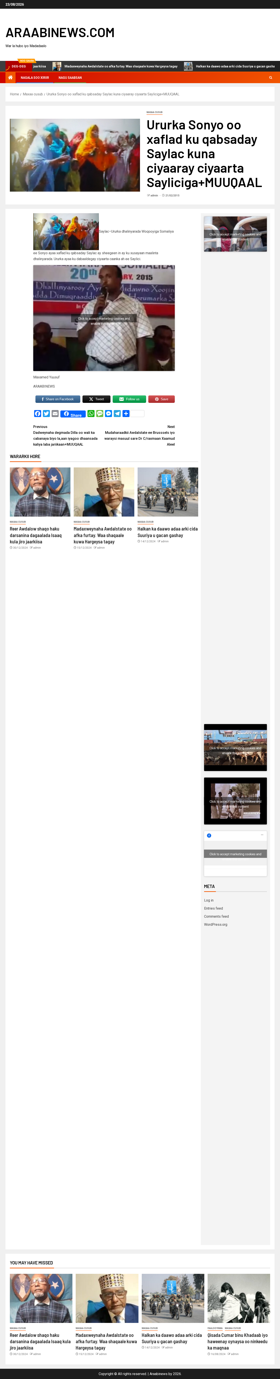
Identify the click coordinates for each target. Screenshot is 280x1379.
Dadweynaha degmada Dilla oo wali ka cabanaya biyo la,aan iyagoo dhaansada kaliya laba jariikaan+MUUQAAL (65, 436)
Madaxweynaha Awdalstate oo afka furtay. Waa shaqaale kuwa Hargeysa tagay (84, 66)
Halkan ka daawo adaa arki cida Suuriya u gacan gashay (199, 66)
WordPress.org (215, 924)
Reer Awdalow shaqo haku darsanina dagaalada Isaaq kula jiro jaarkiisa (36, 535)
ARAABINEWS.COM (60, 32)
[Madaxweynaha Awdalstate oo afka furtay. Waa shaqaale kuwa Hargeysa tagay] (104, 492)
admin (154, 195)
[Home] (10, 78)
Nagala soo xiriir (35, 77)
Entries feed (213, 908)
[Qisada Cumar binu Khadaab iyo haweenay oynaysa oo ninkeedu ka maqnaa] (239, 1298)
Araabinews (159, 1374)
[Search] (270, 78)
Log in (209, 900)
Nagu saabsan (70, 77)
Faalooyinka (215, 1328)
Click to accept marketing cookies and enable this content (104, 319)
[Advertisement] (235, 335)
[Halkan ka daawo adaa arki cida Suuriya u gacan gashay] (168, 492)
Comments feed (216, 916)
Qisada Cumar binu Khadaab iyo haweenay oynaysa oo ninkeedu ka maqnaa (238, 1341)
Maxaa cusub (155, 112)
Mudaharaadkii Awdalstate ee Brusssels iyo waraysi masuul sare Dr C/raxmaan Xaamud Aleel (139, 436)
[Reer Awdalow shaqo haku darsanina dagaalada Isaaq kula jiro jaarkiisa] (40, 492)
